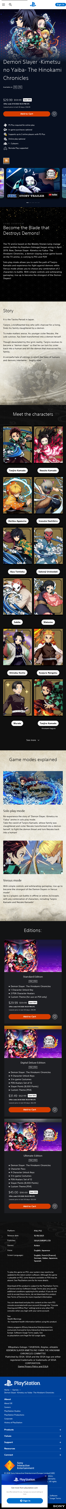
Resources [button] (9, 1448)
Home (6, 1389)
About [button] (7, 1399)
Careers (7, 1407)
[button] (33, 183)
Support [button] (8, 1442)
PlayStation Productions (14, 1415)
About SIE (8, 1403)
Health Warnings (14, 1319)
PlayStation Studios (12, 1411)
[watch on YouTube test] (53, 195)
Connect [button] (8, 1454)
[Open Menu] (3, 4)
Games (15, 1389)
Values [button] (7, 1436)
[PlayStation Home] (33, 4)
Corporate (8, 1418)
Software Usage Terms (55, 1497)
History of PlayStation (13, 1422)
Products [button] (9, 1429)
